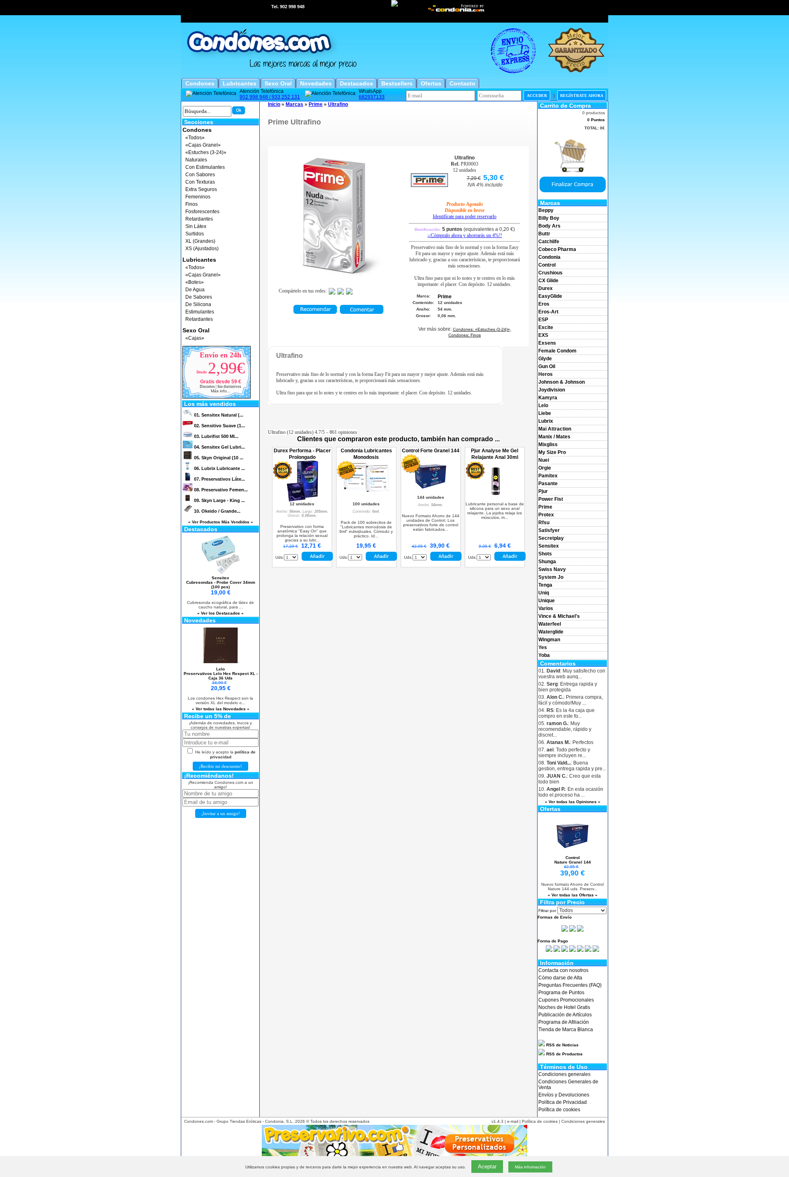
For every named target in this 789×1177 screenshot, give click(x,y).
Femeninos (197, 197)
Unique (546, 600)
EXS (543, 335)
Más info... (221, 391)
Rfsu (543, 522)
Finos (191, 204)
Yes (542, 647)
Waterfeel (549, 624)
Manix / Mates (554, 437)
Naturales (196, 160)
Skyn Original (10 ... (218, 457)
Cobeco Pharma (557, 249)
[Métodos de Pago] (572, 950)
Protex (546, 515)
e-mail (512, 1121)
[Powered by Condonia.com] (456, 11)
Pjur (543, 491)
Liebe (544, 413)
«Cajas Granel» (203, 145)
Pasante (548, 483)
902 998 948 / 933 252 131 (270, 97)
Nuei (543, 460)
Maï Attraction (554, 429)
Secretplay (551, 538)
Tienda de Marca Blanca (565, 1029)
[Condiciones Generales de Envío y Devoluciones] (564, 930)
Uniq (543, 593)
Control (547, 265)
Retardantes (199, 219)
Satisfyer (549, 530)
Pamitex (548, 476)
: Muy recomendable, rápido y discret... (564, 729)
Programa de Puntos (561, 992)
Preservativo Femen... (221, 489)
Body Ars (549, 226)
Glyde (545, 359)
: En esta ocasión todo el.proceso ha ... (570, 792)
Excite (545, 327)
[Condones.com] (394, 76)
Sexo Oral (196, 330)
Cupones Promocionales (566, 1000)
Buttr (544, 234)
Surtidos (194, 234)
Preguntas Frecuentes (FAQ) (570, 985)
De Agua (195, 290)
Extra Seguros (201, 189)
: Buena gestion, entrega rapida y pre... (572, 766)
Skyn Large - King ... (219, 500)
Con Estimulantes (205, 167)
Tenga (545, 585)
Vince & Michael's (559, 616)
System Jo (550, 577)
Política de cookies (559, 1110)
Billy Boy (548, 218)
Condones (197, 130)
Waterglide (550, 632)
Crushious (550, 273)
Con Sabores (200, 174)
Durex (545, 288)
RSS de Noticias (562, 1045)
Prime (545, 507)
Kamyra (547, 398)
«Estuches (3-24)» (205, 152)
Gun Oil (546, 366)
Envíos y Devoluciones (563, 1095)
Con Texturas (200, 182)
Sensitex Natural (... (218, 414)
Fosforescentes (202, 211)
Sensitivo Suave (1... (219, 425)
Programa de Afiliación (563, 1022)
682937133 (372, 97)
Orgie (544, 468)
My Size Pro (552, 452)
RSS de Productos (564, 1054)
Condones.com (198, 1121)
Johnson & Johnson (561, 382)
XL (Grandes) (200, 241)
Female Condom (557, 351)
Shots (545, 554)
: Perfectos (565, 742)
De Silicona (198, 304)
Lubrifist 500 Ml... (216, 436)
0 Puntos (596, 119)
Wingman (549, 640)
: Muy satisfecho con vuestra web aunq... (571, 673)
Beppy (546, 210)
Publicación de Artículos (565, 1015)
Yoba (544, 655)
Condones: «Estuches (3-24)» (481, 329)
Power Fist (550, 499)
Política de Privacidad (562, 1102)
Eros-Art (548, 312)
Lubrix (545, 421)
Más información (530, 1167)
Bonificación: (465, 229)
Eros (543, 304)
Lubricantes (199, 259)
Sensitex (548, 546)
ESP (543, 319)
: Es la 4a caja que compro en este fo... (566, 713)
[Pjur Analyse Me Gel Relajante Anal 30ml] (494, 500)
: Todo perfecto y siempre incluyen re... (564, 752)
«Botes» (194, 282)
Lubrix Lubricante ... (219, 468)
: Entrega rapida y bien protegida (567, 687)
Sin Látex (195, 226)
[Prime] (429, 185)
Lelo (543, 405)
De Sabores (198, 297)
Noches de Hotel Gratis (564, 1007)
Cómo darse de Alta (560, 978)
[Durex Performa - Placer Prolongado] (302, 500)
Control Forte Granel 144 (430, 451)
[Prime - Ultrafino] (338, 276)
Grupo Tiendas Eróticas (239, 1121)
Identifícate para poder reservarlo (464, 216)
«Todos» (195, 138)
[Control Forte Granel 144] (430, 493)
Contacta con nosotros (563, 970)
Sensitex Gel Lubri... (219, 447)
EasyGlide (550, 296)
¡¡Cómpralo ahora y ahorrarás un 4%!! (464, 235)
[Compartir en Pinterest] (349, 293)
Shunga (547, 561)
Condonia (549, 257)
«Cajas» (194, 338)
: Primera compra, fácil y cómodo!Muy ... (570, 700)
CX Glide (548, 280)
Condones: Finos (464, 335)
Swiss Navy (552, 569)
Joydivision (551, 390)
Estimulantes (199, 312)
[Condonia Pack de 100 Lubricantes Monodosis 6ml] (366, 493)
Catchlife (548, 241)
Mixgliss (548, 444)
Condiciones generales (564, 1074)
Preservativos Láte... (219, 479)
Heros (545, 374)
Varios (545, 608)
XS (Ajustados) (202, 248)
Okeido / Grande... (217, 511)
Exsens (547, 343)
